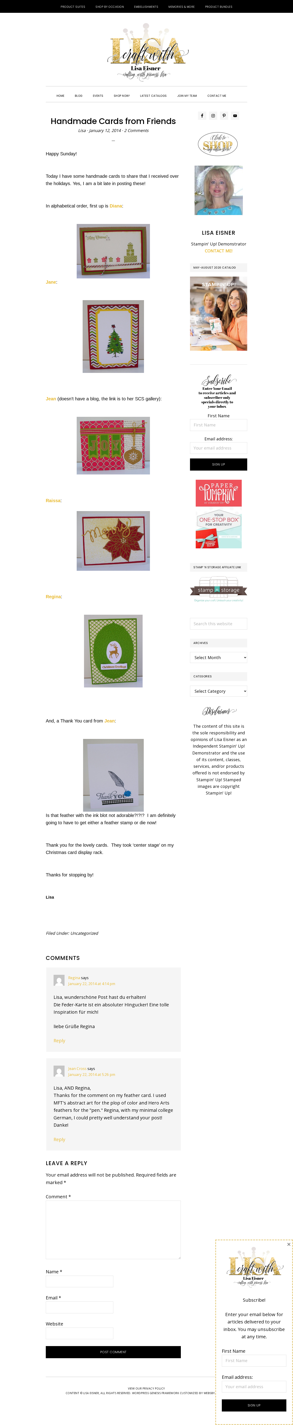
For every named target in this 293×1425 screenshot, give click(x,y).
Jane (51, 282)
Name (54, 1272)
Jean (51, 398)
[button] (236, 92)
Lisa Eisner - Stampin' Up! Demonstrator (146, 53)
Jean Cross (77, 1068)
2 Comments (136, 130)
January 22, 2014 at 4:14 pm (91, 983)
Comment (58, 1196)
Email (53, 1298)
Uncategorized (84, 933)
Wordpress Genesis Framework (155, 1393)
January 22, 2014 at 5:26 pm (91, 1074)
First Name (219, 415)
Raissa (53, 500)
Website (54, 1324)
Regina (53, 596)
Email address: (218, 439)
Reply (59, 1040)
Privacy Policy (154, 1388)
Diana (116, 205)
